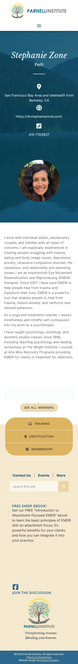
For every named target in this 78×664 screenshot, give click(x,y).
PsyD (39, 64)
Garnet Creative (49, 660)
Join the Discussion (31, 593)
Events (43, 475)
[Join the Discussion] (15, 587)
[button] (39, 25)
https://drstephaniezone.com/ (39, 116)
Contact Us (22, 475)
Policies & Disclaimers (39, 657)
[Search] (63, 486)
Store (61, 475)
